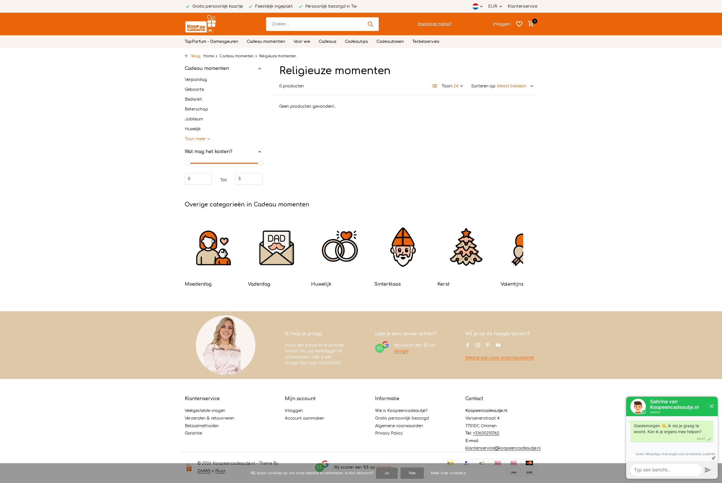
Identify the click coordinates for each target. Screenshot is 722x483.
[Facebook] (467, 345)
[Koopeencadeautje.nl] (206, 24)
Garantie (193, 433)
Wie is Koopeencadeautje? (401, 411)
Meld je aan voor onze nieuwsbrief (499, 358)
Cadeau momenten (266, 41)
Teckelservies (425, 41)
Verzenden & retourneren (209, 418)
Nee (412, 473)
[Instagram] (478, 345)
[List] (434, 86)
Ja (386, 473)
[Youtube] (498, 345)
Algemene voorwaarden (399, 426)
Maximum (248, 179)
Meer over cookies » (448, 473)
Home (208, 56)
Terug (195, 56)
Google (401, 351)
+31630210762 (486, 433)
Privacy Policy (389, 433)
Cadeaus (327, 41)
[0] (529, 24)
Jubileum (194, 119)
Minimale (198, 179)
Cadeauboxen (390, 41)
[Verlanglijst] (519, 24)
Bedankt (193, 99)
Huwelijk (193, 129)
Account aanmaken (304, 418)
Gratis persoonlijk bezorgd (402, 418)
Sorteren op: (483, 86)
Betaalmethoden (202, 426)
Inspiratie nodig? (434, 24)
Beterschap (196, 109)
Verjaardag (196, 80)
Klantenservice (522, 6)
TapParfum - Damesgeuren (211, 41)
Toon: (447, 86)
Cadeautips (356, 41)
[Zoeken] (370, 24)
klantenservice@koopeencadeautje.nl (503, 448)
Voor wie (302, 41)
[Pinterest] (488, 345)
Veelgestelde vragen (205, 411)
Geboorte (194, 89)
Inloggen (294, 411)
